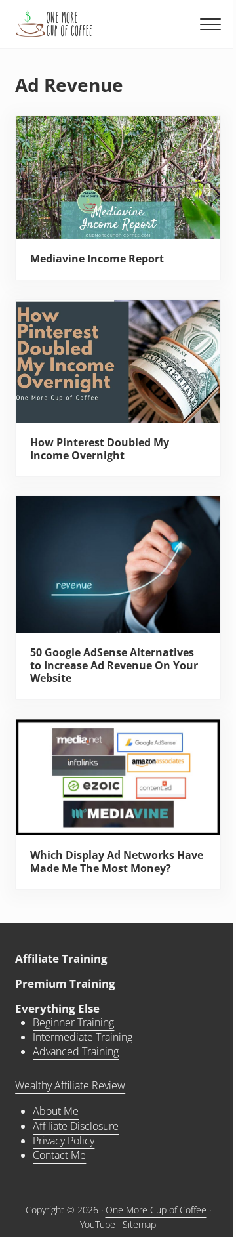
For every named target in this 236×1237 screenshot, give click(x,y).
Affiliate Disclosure (76, 1126)
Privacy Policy (63, 1140)
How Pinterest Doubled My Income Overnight (99, 449)
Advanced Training (76, 1051)
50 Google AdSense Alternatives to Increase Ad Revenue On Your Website (114, 665)
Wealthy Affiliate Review (70, 1085)
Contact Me (59, 1155)
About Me (56, 1111)
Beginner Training (73, 1022)
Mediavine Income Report (97, 259)
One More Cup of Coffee (156, 1210)
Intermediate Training (82, 1037)
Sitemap (139, 1224)
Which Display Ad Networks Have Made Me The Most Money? (116, 862)
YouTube (97, 1224)
